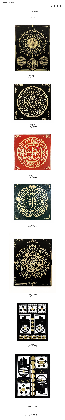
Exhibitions (45, 3)
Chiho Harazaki (8, 2)
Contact (59, 3)
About (53, 3)
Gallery (38, 3)
